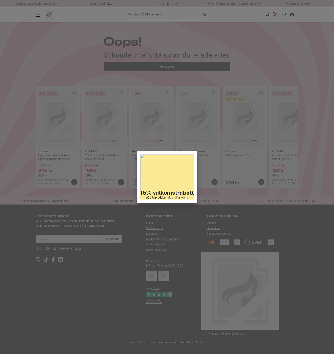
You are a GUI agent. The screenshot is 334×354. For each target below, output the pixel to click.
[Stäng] (194, 148)
